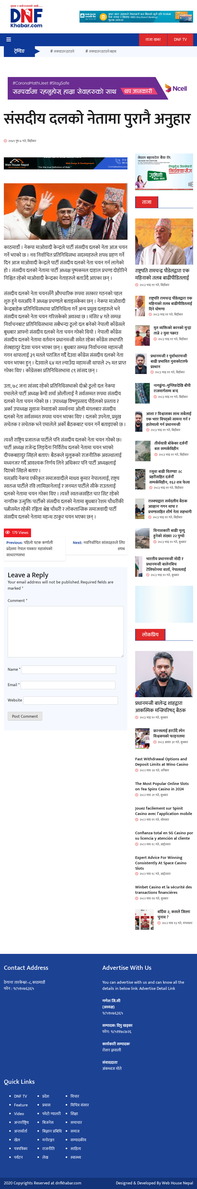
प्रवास (46, 1105)
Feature (21, 1105)
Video (19, 1113)
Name (14, 670)
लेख (45, 1157)
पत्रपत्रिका (20, 1148)
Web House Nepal (177, 1183)
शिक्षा (74, 1113)
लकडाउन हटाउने (64, 51)
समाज (75, 1131)
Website (15, 700)
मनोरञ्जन (48, 1140)
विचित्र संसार (80, 1105)
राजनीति (48, 1148)
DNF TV (180, 39)
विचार (75, 1096)
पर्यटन (18, 1157)
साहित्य (76, 1148)
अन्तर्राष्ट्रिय (21, 1122)
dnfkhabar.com (68, 1183)
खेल (17, 1140)
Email (13, 685)
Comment (17, 601)
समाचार (76, 1122)
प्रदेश (45, 1096)
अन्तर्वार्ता (20, 1131)
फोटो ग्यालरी (51, 1113)
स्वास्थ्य (76, 1157)
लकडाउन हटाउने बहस (102, 51)
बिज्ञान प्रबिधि (52, 1131)
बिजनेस (48, 1122)
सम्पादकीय (78, 1140)
